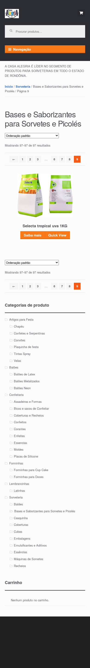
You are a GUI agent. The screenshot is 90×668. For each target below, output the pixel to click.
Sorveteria (23, 86)
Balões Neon (22, 388)
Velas (17, 360)
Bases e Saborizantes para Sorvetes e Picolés (44, 511)
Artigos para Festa (21, 319)
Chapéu (19, 326)
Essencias (20, 443)
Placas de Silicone (26, 456)
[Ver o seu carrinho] (81, 13)
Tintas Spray (22, 353)
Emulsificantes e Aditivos (30, 545)
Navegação (22, 49)
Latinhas (19, 490)
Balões (13, 367)
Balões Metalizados (26, 381)
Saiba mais (32, 235)
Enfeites (19, 436)
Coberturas (21, 524)
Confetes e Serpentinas (29, 333)
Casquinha (21, 518)
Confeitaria (16, 394)
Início (9, 86)
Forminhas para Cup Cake (31, 470)
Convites (19, 340)
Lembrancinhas (19, 483)
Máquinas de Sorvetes (28, 559)
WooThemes (57, 650)
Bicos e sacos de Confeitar (31, 408)
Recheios (20, 566)
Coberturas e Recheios (29, 415)
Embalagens (22, 538)
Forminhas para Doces (28, 477)
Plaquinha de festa (26, 347)
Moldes (18, 449)
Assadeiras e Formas (28, 401)
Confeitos (20, 422)
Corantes (20, 429)
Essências (20, 552)
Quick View (57, 235)
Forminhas (16, 463)
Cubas (18, 531)
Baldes (18, 504)
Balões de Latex (24, 374)
